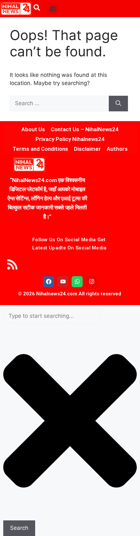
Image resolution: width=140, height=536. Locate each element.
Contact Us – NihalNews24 (85, 129)
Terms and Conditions (40, 149)
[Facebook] (48, 281)
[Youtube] (62, 281)
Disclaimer (87, 149)
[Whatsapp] (77, 281)
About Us (33, 129)
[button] (52, 8)
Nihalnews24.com (56, 294)
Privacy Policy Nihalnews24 (70, 139)
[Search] (118, 103)
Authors (117, 149)
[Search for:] (59, 103)
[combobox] (52, 316)
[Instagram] (91, 281)
